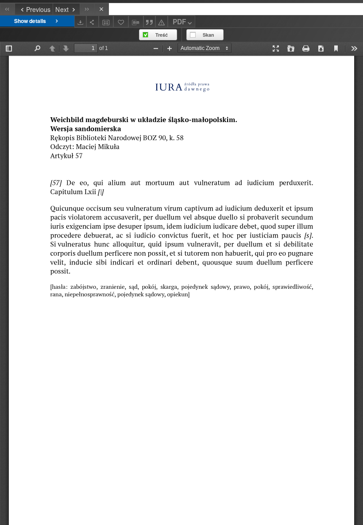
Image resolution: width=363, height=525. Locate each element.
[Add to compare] (106, 21)
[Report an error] (161, 21)
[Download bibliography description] (135, 21)
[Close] (101, 9)
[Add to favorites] (120, 21)
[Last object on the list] (87, 9)
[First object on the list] (7, 9)
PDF (179, 22)
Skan (208, 34)
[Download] (80, 21)
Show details (30, 21)
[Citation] (149, 21)
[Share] (92, 21)
